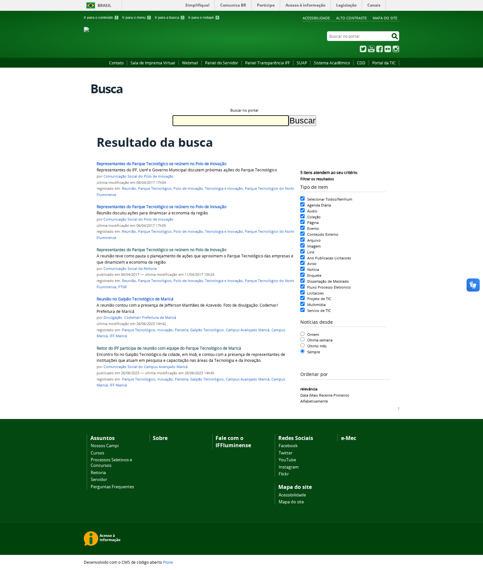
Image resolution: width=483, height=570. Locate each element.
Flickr (387, 49)
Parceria (181, 330)
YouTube (371, 49)
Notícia (313, 269)
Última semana (320, 340)
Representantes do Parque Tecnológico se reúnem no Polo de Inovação (161, 163)
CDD (361, 62)
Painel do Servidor (221, 62)
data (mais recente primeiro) (324, 395)
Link (310, 252)
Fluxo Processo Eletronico (329, 287)
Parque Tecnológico (155, 188)
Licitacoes (315, 293)
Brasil (104, 5)
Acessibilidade (316, 17)
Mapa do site (291, 502)
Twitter (363, 49)
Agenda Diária (319, 205)
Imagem (314, 246)
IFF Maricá (118, 336)
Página (313, 222)
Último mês (317, 345)
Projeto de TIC (319, 298)
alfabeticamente (314, 401)
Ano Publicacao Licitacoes (329, 257)
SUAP (302, 62)
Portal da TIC (384, 62)
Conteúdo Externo (322, 234)
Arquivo (314, 240)
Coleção (314, 216)
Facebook (379, 49)
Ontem (313, 334)
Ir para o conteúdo (100, 17)
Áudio (312, 210)
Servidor (99, 479)
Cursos (97, 453)
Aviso (311, 263)
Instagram (396, 49)
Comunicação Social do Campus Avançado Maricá (146, 366)
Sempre (313, 351)
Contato (116, 62)
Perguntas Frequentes (112, 487)
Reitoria (98, 472)
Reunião (129, 188)
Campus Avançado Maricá (247, 330)
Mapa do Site (385, 17)
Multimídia (316, 304)
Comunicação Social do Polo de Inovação (138, 176)
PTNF (122, 287)
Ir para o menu (136, 17)
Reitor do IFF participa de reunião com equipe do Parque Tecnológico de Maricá (169, 348)
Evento (313, 228)
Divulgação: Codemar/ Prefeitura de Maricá (140, 317)
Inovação (165, 330)
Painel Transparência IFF (267, 62)
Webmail (190, 62)
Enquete (314, 275)
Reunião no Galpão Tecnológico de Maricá (135, 299)
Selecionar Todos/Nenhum (329, 199)
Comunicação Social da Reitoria (130, 268)
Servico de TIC (319, 310)
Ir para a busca (169, 17)
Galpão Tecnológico (207, 330)
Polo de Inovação (188, 188)
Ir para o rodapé (203, 17)
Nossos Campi (105, 446)
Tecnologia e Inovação (224, 188)
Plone (168, 562)
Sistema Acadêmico (332, 62)
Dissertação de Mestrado (328, 281)
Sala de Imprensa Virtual (152, 62)
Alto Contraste (351, 17)
